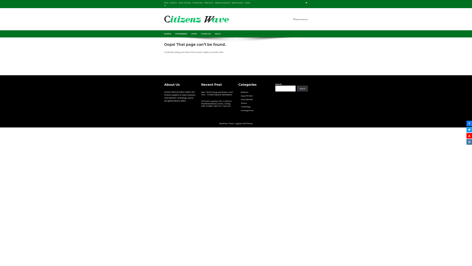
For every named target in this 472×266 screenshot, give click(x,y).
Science (244, 103)
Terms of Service (184, 3)
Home (166, 3)
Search (278, 84)
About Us (173, 3)
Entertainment (181, 34)
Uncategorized (247, 110)
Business (167, 34)
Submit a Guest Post (222, 3)
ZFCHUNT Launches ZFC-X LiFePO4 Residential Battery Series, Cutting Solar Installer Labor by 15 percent (216, 103)
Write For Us (208, 3)
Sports (194, 34)
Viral (237, 123)
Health (218, 34)
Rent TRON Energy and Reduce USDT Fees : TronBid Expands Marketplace (217, 93)
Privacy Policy (198, 3)
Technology (206, 34)
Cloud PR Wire (247, 96)
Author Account (237, 3)
